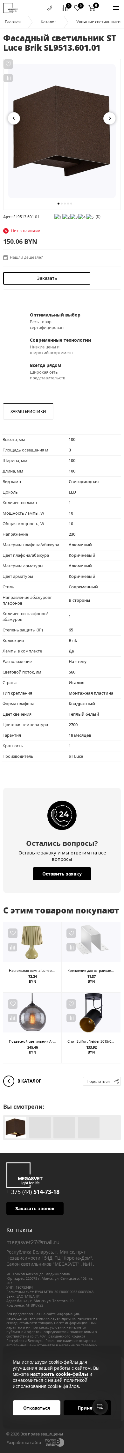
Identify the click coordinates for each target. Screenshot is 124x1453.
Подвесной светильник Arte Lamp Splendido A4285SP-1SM (58, 1041)
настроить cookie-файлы (59, 1374)
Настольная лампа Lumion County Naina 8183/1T (50, 970)
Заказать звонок (35, 1208)
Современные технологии (60, 340)
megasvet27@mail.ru (32, 1242)
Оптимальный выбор (55, 315)
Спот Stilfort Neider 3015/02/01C (94, 1041)
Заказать (47, 278)
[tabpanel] (62, 131)
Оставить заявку (62, 874)
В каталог (29, 1081)
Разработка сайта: (24, 1442)
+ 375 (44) (32, 1192)
